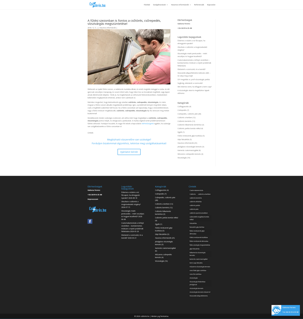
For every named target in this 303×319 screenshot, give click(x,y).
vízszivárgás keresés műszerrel (200, 292)
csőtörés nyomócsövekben (199, 213)
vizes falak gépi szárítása (198, 270)
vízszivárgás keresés (196, 288)
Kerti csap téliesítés (196, 263)
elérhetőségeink (148, 123)
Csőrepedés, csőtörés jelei (188, 114)
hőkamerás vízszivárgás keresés (197, 254)
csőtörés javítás (195, 205)
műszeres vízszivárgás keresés (200, 267)
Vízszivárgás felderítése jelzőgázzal (197, 283)
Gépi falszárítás (183, 139)
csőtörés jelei (194, 209)
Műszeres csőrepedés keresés (189, 154)
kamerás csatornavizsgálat (198, 259)
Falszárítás (193, 223)
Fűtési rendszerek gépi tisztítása (190, 136)
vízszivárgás (194, 278)
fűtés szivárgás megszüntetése (200, 245)
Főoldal (147, 5)
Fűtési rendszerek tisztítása (199, 237)
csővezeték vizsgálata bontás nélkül (199, 218)
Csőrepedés (182, 110)
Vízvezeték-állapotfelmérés (199, 296)
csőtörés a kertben (204, 194)
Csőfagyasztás (183, 106)
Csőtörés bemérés (185, 121)
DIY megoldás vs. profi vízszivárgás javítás (194, 79)
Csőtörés (193, 194)
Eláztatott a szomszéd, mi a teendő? (191, 69)
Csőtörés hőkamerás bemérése (190, 125)
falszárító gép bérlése (197, 227)
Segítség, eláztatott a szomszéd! (190, 83)
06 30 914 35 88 (292, 312)
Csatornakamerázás (196, 190)
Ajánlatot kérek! (129, 151)
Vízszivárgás (182, 158)
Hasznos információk (180, 5)
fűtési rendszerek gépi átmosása (197, 232)
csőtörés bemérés (196, 198)
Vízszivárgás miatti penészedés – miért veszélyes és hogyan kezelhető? (132, 214)
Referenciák (199, 5)
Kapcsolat (211, 5)
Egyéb (180, 132)
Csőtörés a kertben (185, 117)
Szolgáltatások (159, 5)
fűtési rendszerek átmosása (199, 241)
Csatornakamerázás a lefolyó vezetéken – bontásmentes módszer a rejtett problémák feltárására (194, 63)
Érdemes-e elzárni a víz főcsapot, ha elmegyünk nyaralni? (130, 195)
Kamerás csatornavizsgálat (188, 150)
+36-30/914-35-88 (185, 28)
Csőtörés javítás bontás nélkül (189, 128)
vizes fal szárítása (195, 274)
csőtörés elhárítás (196, 202)
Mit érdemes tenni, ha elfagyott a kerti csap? (195, 87)
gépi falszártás (194, 249)
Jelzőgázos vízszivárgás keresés (190, 147)
